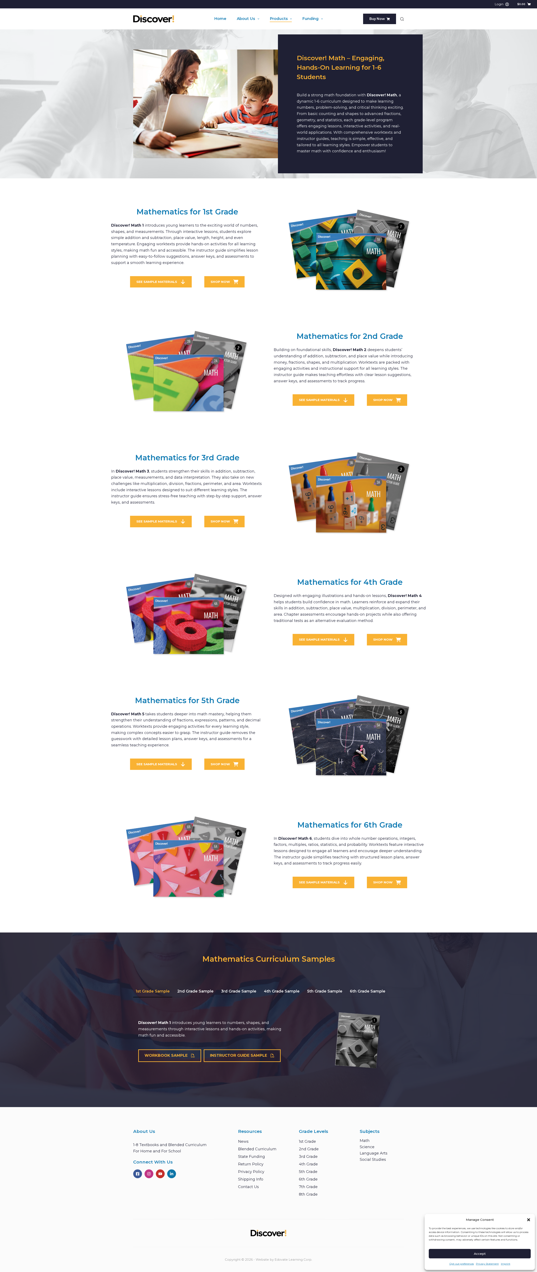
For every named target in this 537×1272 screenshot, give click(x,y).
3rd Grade (308, 1156)
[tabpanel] (268, 1041)
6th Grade (308, 1179)
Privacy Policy (251, 1171)
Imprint (505, 1263)
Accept (480, 1254)
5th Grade (308, 1171)
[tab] (152, 992)
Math (365, 1140)
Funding (310, 18)
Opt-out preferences (461, 1263)
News (243, 1141)
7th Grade (308, 1187)
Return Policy (250, 1164)
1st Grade (307, 1141)
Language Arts (373, 1153)
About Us (246, 18)
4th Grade (308, 1164)
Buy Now (377, 19)
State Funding (251, 1156)
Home (220, 18)
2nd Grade (309, 1149)
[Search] (402, 19)
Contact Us (248, 1187)
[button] (529, 1220)
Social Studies (373, 1159)
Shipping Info (250, 1179)
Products (279, 18)
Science (367, 1147)
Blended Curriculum (257, 1149)
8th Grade (308, 1194)
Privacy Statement (487, 1263)
